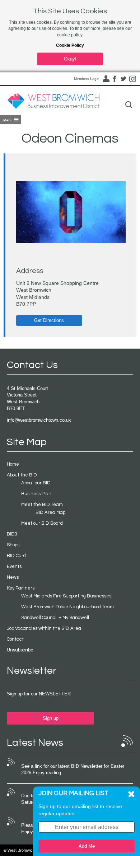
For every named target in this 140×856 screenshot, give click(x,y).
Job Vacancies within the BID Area (44, 628)
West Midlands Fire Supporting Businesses (66, 596)
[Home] (53, 101)
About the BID (22, 475)
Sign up (51, 718)
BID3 (12, 534)
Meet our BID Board (42, 523)
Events (14, 566)
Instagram (132, 78)
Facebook (114, 78)
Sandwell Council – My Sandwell (55, 617)
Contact (15, 639)
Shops (13, 544)
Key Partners (20, 588)
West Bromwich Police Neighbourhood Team (67, 606)
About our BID (36, 482)
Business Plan (36, 493)
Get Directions (49, 320)
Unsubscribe (20, 650)
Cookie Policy (70, 45)
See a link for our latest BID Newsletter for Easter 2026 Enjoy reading (72, 769)
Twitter (123, 78)
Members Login (86, 79)
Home (13, 464)
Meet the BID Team (42, 504)
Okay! (70, 59)
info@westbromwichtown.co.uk (39, 420)
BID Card (16, 555)
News (13, 577)
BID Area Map (50, 512)
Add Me (87, 846)
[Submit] (128, 104)
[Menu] (10, 120)
